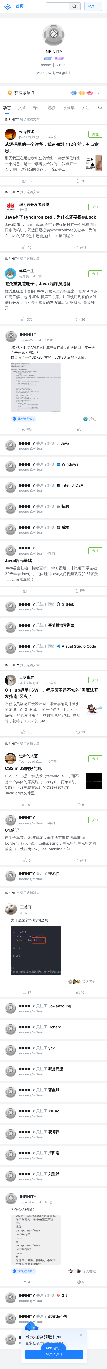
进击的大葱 (28, 755)
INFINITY (12, 119)
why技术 (26, 131)
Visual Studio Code (79, 646)
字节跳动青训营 (61, 625)
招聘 (65, 506)
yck (51, 1048)
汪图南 (53, 1152)
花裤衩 (53, 1131)
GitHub (68, 604)
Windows (70, 464)
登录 (91, 6)
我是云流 (55, 1068)
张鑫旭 (53, 1089)
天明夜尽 (26, 677)
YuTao (53, 1111)
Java (65, 443)
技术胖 (53, 873)
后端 (65, 527)
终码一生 (26, 271)
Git (64, 1295)
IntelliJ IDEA (72, 485)
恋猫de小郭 (58, 1316)
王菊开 (26, 907)
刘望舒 (53, 1173)
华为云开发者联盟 (34, 204)
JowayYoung (59, 1006)
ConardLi (56, 1027)
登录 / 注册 (54, 1354)
